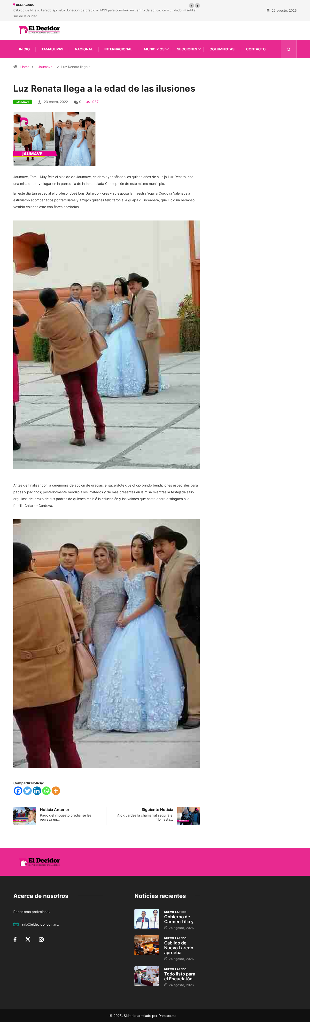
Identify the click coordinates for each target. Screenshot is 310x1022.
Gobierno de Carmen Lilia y (179, 919)
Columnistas (221, 49)
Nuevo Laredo (175, 912)
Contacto (256, 49)
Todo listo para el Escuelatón (179, 976)
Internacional (118, 49)
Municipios (154, 49)
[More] (56, 790)
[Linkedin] (37, 790)
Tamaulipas (52, 49)
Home (25, 67)
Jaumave (45, 67)
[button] (191, 5)
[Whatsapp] (46, 790)
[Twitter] (27, 790)
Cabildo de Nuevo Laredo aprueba (178, 947)
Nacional (84, 49)
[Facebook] (18, 790)
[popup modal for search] (289, 49)
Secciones (187, 49)
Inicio (24, 49)
